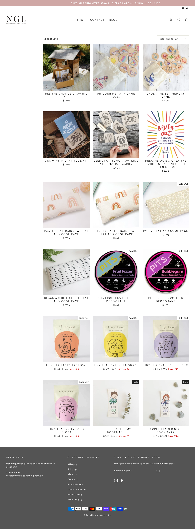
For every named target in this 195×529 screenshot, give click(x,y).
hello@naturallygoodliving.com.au (24, 475)
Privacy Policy (75, 484)
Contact (97, 19)
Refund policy (74, 494)
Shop (81, 19)
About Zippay (74, 499)
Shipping (72, 469)
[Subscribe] (158, 471)
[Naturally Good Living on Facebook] (122, 480)
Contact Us (73, 479)
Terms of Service (76, 489)
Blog (113, 19)
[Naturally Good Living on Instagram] (116, 480)
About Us (72, 474)
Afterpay (72, 464)
